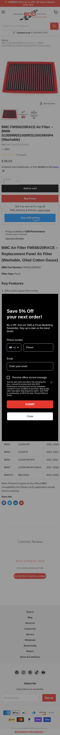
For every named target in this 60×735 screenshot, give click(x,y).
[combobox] (14, 347)
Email (10, 358)
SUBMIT (30, 404)
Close (30, 416)
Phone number (15, 340)
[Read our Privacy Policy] (51, 382)
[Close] (54, 297)
